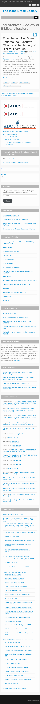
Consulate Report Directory (11, 251)
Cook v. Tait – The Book (12, 536)
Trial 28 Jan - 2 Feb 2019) (12, 140)
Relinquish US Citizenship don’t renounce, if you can (18, 640)
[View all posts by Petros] (26, 51)
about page (16, 360)
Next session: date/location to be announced (16, 162)
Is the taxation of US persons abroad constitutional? (20, 540)
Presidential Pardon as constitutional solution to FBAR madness (18, 603)
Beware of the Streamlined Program (13, 514)
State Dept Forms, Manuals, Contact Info (15, 292)
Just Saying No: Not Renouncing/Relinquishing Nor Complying (18, 271)
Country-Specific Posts (9, 313)
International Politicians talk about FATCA (17, 567)
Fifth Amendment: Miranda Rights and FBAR (18, 625)
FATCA (5, 83)
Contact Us (6, 300)
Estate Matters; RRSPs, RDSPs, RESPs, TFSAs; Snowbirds (17, 321)
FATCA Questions (8, 263)
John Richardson (11, 159)
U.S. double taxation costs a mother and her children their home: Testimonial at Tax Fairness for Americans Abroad (19, 403)
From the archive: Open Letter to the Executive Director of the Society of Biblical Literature (19, 43)
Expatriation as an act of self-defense (16, 659)
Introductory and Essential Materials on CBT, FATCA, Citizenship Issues (18, 242)
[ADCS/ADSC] (20, 109)
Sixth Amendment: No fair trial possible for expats (19, 629)
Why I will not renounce (11, 683)
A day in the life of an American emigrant (17, 671)
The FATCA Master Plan (12, 563)
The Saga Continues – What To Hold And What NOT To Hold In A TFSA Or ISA (19, 450)
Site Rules (6, 288)
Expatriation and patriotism (12, 663)
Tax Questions (7, 296)
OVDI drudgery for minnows (13, 574)
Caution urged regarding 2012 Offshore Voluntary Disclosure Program (17, 373)
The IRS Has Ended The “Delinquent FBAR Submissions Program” (18, 429)
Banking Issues (7, 247)
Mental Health (7, 276)
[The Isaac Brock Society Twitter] (38, 5)
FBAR (13, 83)
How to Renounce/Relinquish (11, 267)
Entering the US (7, 255)
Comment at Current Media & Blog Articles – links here (19, 229)
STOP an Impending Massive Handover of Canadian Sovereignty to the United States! (18, 378)
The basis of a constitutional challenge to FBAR (18, 608)
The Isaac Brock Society (20, 11)
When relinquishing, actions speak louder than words (18, 654)
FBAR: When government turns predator (15, 572)
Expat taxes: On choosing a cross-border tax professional (18, 545)
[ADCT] (20, 123)
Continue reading (9, 78)
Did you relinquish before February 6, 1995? (18, 646)
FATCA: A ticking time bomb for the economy (16, 556)
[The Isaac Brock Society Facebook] (33, 5)
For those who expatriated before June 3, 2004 (18, 650)
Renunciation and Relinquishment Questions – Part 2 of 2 (20, 280)
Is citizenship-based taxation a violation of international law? (19, 533)
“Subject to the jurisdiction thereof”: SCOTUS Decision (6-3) (19, 473)
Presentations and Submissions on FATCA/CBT (17, 284)
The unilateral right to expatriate (14, 675)
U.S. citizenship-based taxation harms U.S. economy (17, 550)
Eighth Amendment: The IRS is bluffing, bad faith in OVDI (20, 633)
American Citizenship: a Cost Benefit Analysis (18, 679)
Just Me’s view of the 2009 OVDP (14, 582)
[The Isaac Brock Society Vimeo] (35, 5)
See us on (4, 174)
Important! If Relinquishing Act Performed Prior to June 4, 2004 (19, 327)
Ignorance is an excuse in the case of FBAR (17, 594)
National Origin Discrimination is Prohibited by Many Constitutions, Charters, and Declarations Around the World (18, 519)
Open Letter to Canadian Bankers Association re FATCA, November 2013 (19, 388)
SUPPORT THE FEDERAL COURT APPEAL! (16, 131)
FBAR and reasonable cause (13, 590)
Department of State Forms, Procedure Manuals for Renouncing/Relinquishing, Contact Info (18, 423)
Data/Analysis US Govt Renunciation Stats (15, 317)
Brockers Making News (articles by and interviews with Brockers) (19, 332)
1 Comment (22, 53)
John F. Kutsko (24, 83)
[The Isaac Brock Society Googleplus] (30, 5)
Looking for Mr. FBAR (11, 598)
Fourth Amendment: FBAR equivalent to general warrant (19, 612)
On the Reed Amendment (12, 642)
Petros (23, 51)
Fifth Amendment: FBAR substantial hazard (17, 617)
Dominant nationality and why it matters (14, 688)
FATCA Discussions (8, 259)
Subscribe (8, 201)
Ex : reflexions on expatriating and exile (16, 667)
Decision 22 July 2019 (11, 137)
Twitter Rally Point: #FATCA (11, 215)
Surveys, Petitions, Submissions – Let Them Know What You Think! (19, 224)
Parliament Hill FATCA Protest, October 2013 (16, 383)
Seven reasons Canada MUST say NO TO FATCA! (19, 559)
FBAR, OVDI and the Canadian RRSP (16, 586)
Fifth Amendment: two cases (13, 621)
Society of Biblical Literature (11, 86)
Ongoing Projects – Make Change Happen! (15, 219)
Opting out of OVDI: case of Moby (14, 578)
